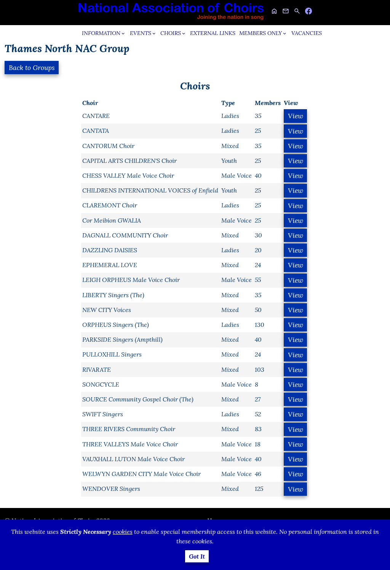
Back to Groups (32, 67)
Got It (197, 556)
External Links (212, 33)
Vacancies (306, 33)
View (295, 115)
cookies (123, 531)
